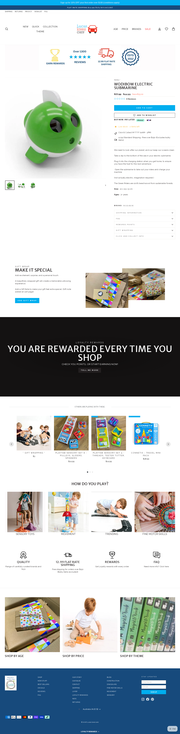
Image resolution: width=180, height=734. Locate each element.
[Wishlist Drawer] (166, 29)
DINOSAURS (112, 684)
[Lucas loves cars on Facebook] (147, 699)
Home (116, 80)
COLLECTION (50, 26)
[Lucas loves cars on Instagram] (142, 699)
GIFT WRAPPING (124, 230)
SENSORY (111, 695)
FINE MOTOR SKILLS (114, 688)
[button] (90, 731)
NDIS (74, 699)
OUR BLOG (76, 681)
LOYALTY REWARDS (80, 695)
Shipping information (129, 213)
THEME (40, 31)
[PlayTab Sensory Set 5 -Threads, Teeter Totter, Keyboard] (108, 433)
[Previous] (11, 444)
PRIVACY (28, 11)
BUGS (109, 677)
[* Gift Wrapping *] (34, 433)
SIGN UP (154, 692)
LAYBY (75, 691)
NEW (25, 26)
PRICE (125, 29)
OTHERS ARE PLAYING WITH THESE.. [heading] (90, 407)
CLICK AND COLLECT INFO (130, 236)
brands (34, 566)
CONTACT (76, 684)
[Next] (168, 444)
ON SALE (41, 688)
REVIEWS (41, 691)
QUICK (35, 26)
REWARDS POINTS (125, 224)
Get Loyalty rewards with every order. (112, 566)
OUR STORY (77, 677)
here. (166, 566)
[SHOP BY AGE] (32, 624)
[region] (90, 2)
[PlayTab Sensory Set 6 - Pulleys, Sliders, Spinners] (71, 433)
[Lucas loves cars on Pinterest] (152, 699)
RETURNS (19, 11)
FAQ (45, 11)
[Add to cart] (47, 419)
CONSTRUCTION (113, 681)
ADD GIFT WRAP (27, 300)
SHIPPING (8, 11)
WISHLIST (38, 11)
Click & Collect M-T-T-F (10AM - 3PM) (134, 132)
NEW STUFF (42, 681)
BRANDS (136, 29)
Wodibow (128, 205)
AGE (116, 29)
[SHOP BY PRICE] (90, 624)
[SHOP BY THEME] (147, 624)
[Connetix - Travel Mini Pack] (146, 433)
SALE (148, 29)
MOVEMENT (111, 691)
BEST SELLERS (43, 684)
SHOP (40, 677)
